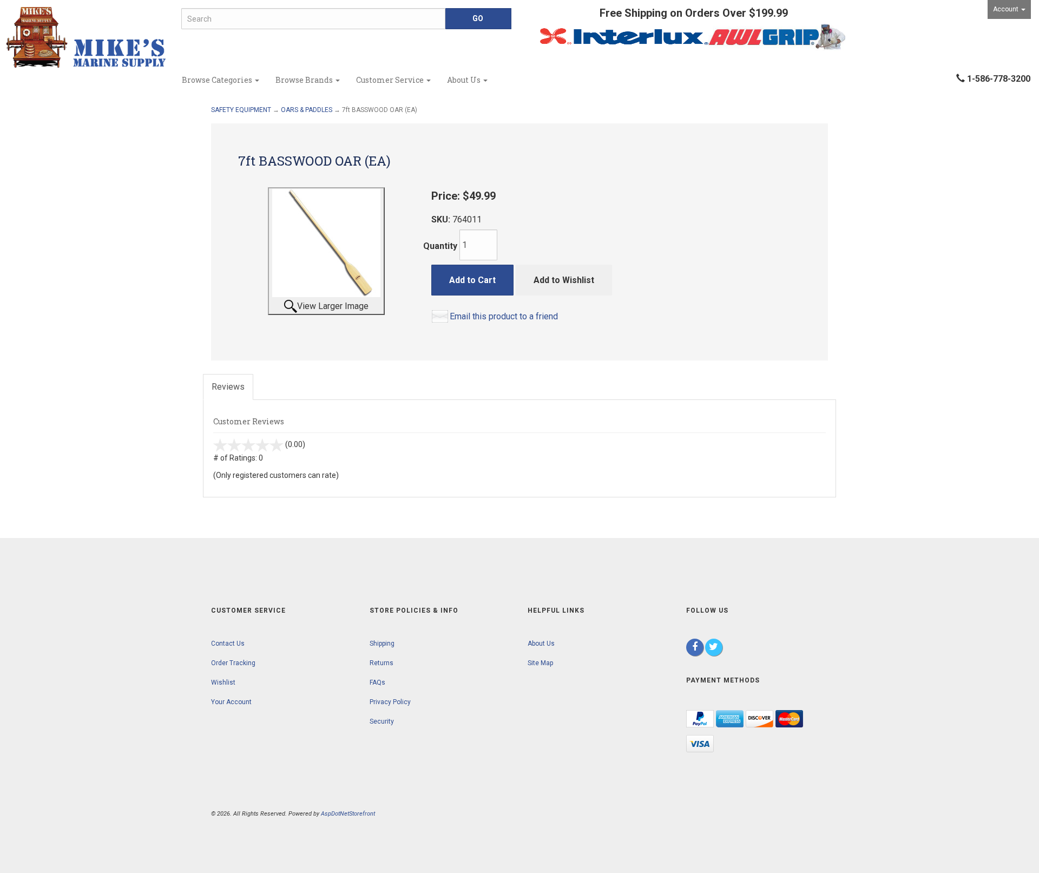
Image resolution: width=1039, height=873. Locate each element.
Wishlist (223, 682)
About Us (464, 80)
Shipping (382, 643)
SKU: (441, 219)
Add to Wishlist (564, 280)
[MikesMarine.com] (86, 37)
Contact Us (228, 643)
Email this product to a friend (504, 316)
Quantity (440, 246)
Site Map (540, 663)
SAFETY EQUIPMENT (241, 110)
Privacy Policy (390, 702)
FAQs (377, 682)
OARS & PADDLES (306, 110)
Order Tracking (233, 663)
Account (1006, 9)
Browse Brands (304, 80)
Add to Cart (472, 280)
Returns (381, 663)
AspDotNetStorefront (348, 813)
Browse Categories (218, 80)
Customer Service (390, 80)
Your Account (231, 702)
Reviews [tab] (228, 387)
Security (382, 721)
